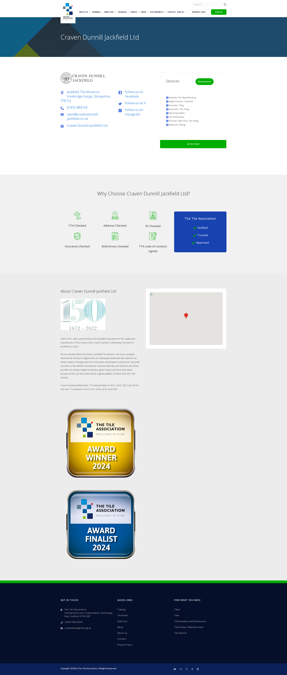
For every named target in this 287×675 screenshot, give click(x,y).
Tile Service (180, 633)
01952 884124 (77, 107)
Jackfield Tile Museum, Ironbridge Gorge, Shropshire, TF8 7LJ (86, 96)
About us (83, 12)
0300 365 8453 (74, 622)
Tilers (177, 609)
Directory (109, 12)
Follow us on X (135, 103)
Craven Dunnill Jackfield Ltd (87, 125)
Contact (172, 12)
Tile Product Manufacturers (189, 627)
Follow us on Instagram (134, 112)
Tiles (176, 615)
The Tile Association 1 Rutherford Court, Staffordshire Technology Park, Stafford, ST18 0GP (88, 613)
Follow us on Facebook (134, 94)
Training (96, 12)
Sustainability (157, 12)
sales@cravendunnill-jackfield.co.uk (83, 116)
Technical (122, 12)
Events (134, 12)
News (143, 12)
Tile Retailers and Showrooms (190, 621)
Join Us (180, 12)
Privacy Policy (124, 644)
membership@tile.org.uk (78, 628)
